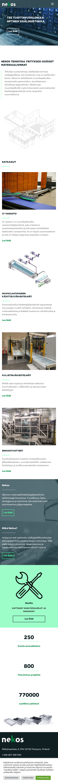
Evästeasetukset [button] (11, 778)
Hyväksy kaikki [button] (43, 778)
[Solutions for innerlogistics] (9, 4)
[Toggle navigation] (52, 4)
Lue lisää (12, 31)
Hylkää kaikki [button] (28, 778)
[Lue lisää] (29, 191)
